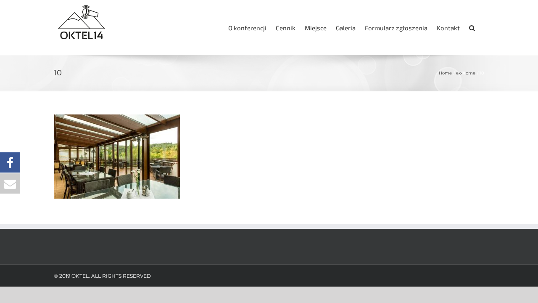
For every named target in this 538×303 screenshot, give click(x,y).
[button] (472, 27)
